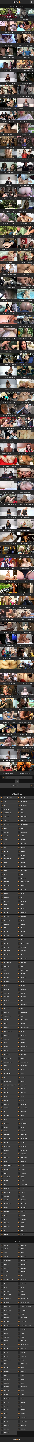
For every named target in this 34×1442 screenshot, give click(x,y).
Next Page (14, 786)
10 (17, 781)
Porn (17, 1)
